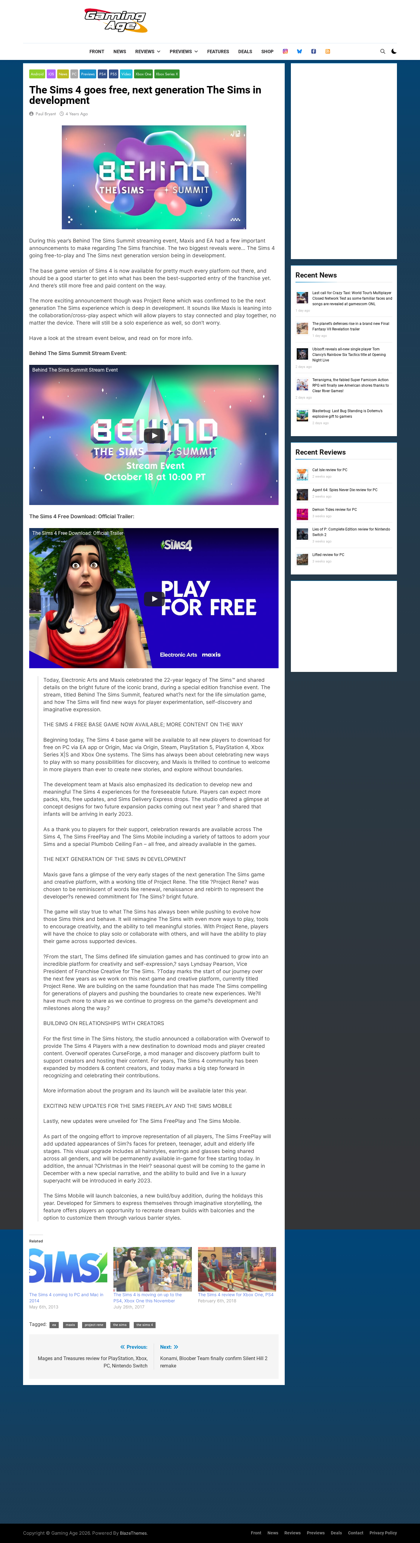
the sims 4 (145, 1325)
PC (74, 74)
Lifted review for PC (328, 555)
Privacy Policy (383, 1533)
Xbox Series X (167, 74)
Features (218, 51)
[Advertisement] (285, 20)
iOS (51, 74)
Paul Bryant (46, 114)
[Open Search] (382, 51)
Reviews (144, 51)
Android (37, 74)
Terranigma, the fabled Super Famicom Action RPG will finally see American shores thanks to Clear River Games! (350, 385)
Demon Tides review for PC (334, 509)
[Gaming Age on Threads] (285, 51)
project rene (94, 1325)
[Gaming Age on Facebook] (314, 51)
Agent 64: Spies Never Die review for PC (345, 490)
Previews (181, 51)
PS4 (102, 74)
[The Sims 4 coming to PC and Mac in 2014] (68, 1269)
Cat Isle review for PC (329, 470)
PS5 (113, 74)
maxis (70, 1325)
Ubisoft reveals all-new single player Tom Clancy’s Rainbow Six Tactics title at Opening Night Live (349, 354)
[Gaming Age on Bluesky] (299, 51)
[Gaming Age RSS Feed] (328, 51)
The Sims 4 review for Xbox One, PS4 (236, 1294)
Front (96, 51)
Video (126, 74)
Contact (355, 1533)
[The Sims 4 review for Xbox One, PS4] (237, 1269)
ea (54, 1325)
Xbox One (143, 74)
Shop (267, 51)
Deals (245, 51)
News (119, 51)
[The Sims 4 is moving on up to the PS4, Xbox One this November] (152, 1269)
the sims (120, 1325)
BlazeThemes (133, 1533)
